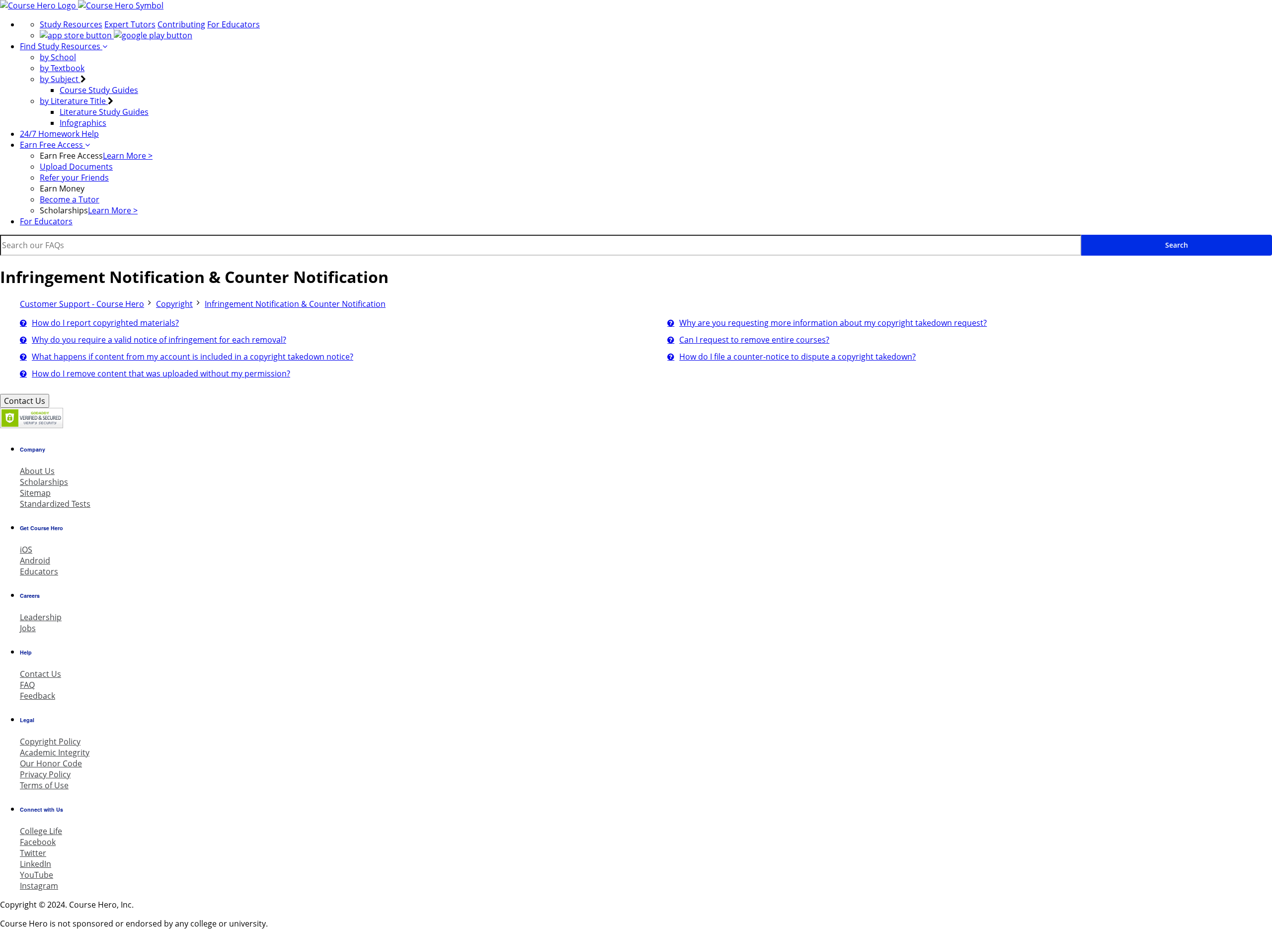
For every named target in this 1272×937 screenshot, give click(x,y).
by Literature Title (74, 100)
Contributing (181, 24)
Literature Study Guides (104, 111)
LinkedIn (35, 863)
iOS (26, 549)
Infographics (83, 122)
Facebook (38, 842)
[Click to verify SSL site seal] (31, 425)
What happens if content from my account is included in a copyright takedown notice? (192, 356)
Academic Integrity (54, 752)
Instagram (39, 885)
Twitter (33, 852)
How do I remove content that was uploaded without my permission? (161, 373)
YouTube (36, 874)
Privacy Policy (45, 774)
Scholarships (44, 481)
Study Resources (71, 24)
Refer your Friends (74, 177)
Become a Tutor (69, 199)
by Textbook (62, 68)
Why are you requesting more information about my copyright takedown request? (833, 322)
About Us (37, 471)
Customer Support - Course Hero (82, 303)
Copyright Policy (50, 741)
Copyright (174, 303)
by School (58, 57)
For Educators (233, 24)
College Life (41, 831)
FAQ (27, 684)
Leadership (41, 617)
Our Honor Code (51, 763)
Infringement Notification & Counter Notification (295, 303)
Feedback (37, 695)
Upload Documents (76, 166)
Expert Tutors (130, 24)
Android (35, 560)
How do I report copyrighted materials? (105, 322)
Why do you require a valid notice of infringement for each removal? (159, 339)
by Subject (60, 79)
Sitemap (35, 492)
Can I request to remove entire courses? (754, 339)
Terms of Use (44, 785)
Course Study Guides (99, 90)
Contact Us (24, 400)
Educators (39, 571)
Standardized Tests (55, 503)
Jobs (28, 628)
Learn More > (128, 155)
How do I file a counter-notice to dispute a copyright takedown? (797, 356)
